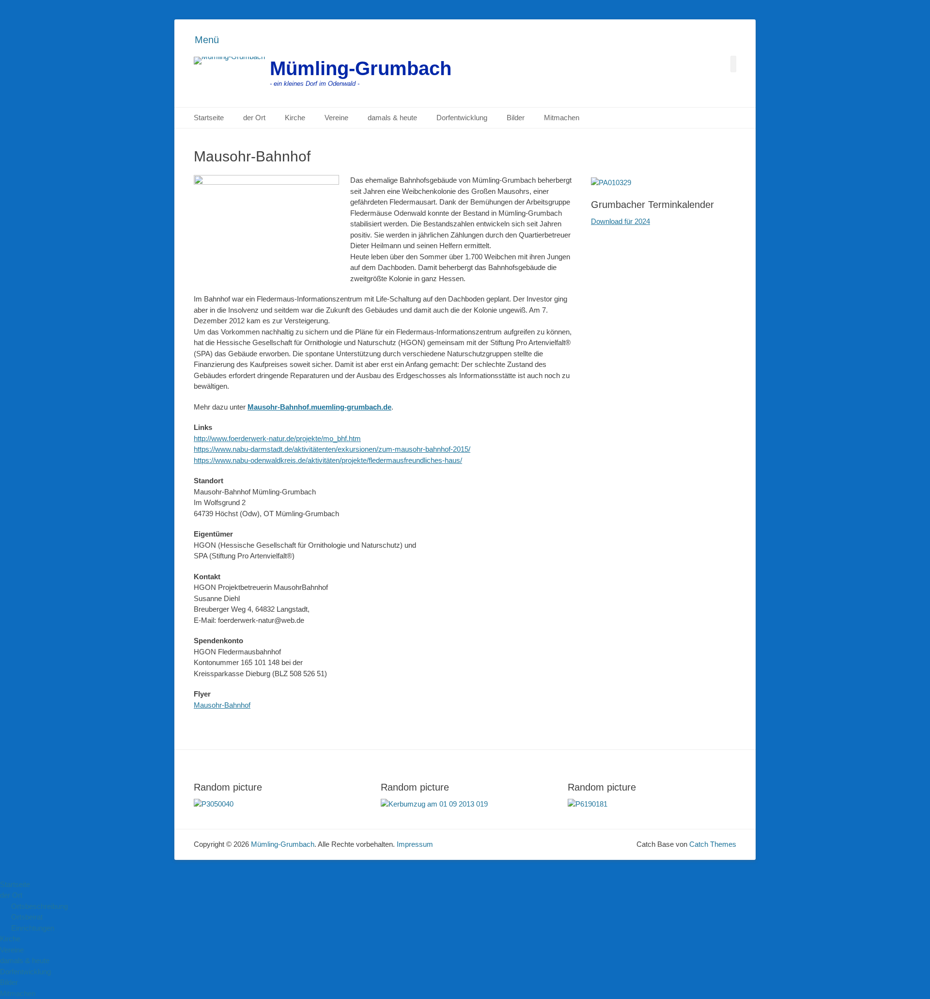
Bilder (516, 117)
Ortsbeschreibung (39, 906)
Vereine (336, 117)
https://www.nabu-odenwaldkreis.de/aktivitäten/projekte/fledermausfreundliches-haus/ (328, 460)
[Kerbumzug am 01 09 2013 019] (434, 804)
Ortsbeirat (27, 917)
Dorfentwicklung (461, 117)
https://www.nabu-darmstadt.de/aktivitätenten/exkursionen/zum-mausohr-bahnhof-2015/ (332, 449)
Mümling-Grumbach (360, 68)
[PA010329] (611, 182)
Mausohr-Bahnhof (222, 705)
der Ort (254, 117)
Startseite (209, 117)
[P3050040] (213, 804)
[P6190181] (587, 804)
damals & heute (392, 117)
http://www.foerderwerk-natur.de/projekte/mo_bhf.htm (277, 438)
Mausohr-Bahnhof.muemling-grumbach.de (319, 407)
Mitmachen (561, 117)
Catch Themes (712, 844)
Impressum (415, 844)
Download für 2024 (620, 221)
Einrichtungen (32, 928)
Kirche (295, 117)
